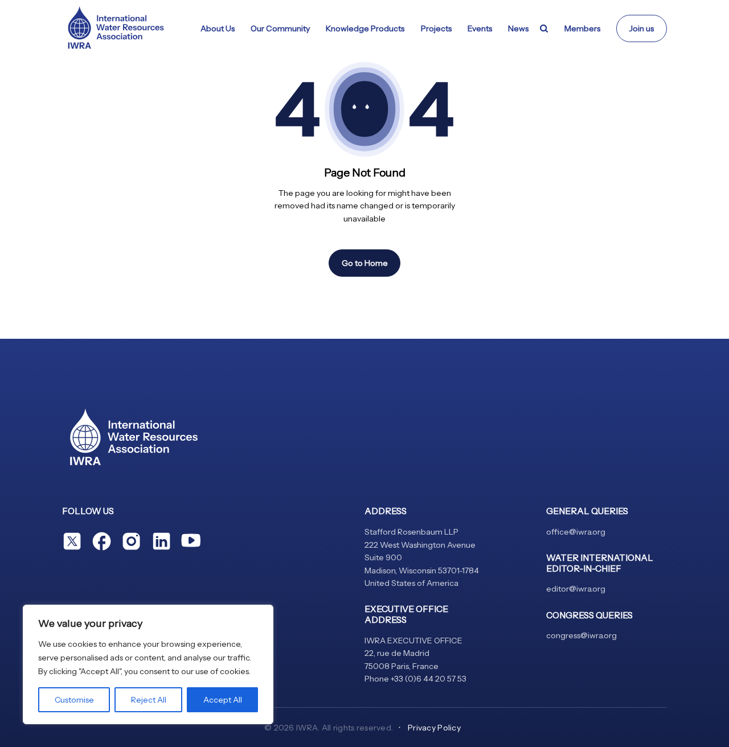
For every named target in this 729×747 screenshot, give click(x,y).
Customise (74, 700)
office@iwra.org (575, 532)
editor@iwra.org (575, 589)
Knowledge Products (365, 28)
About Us (217, 28)
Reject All (148, 700)
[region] (148, 664)
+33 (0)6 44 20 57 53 (428, 679)
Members (582, 28)
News (518, 28)
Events (480, 28)
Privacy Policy (434, 728)
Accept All (222, 700)
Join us (641, 28)
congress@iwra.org (581, 635)
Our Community (280, 28)
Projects (436, 28)
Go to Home (365, 263)
